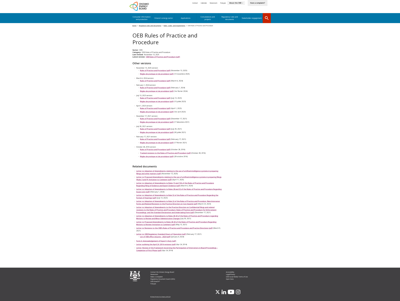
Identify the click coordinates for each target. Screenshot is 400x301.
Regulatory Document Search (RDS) (162, 279)
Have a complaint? (257, 3)
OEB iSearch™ (155, 281)
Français (223, 3)
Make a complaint (156, 277)
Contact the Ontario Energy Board (162, 272)
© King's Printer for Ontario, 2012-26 (160, 296)
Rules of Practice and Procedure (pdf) (155, 70)
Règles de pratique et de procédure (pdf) (157, 74)
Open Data (230, 279)
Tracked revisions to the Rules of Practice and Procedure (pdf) (165, 153)
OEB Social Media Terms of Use (237, 277)
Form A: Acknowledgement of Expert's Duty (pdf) (156, 241)
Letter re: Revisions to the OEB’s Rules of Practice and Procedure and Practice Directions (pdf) (174, 228)
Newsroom (213, 3)
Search (267, 18)
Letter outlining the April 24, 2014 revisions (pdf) (156, 244)
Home (134, 26)
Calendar (204, 3)
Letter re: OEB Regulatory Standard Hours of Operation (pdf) (161, 234)
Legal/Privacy (230, 274)
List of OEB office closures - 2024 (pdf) (155, 237)
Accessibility (230, 272)
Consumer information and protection (142, 18)
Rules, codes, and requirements (174, 26)
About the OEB (235, 3)
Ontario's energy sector (163, 18)
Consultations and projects (208, 18)
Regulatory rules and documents (229, 18)
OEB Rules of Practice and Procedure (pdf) (163, 57)
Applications (185, 18)
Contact (195, 3)
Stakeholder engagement (252, 18)
